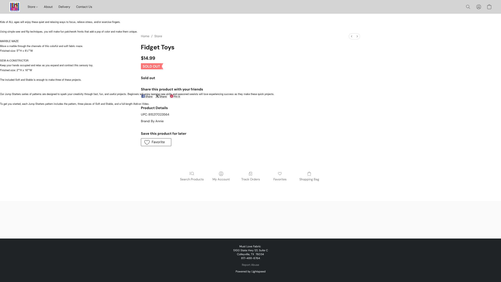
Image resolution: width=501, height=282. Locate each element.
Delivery (64, 7)
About (48, 7)
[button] (14, 7)
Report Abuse (250, 265)
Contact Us (84, 7)
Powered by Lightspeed (251, 271)
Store (32, 7)
